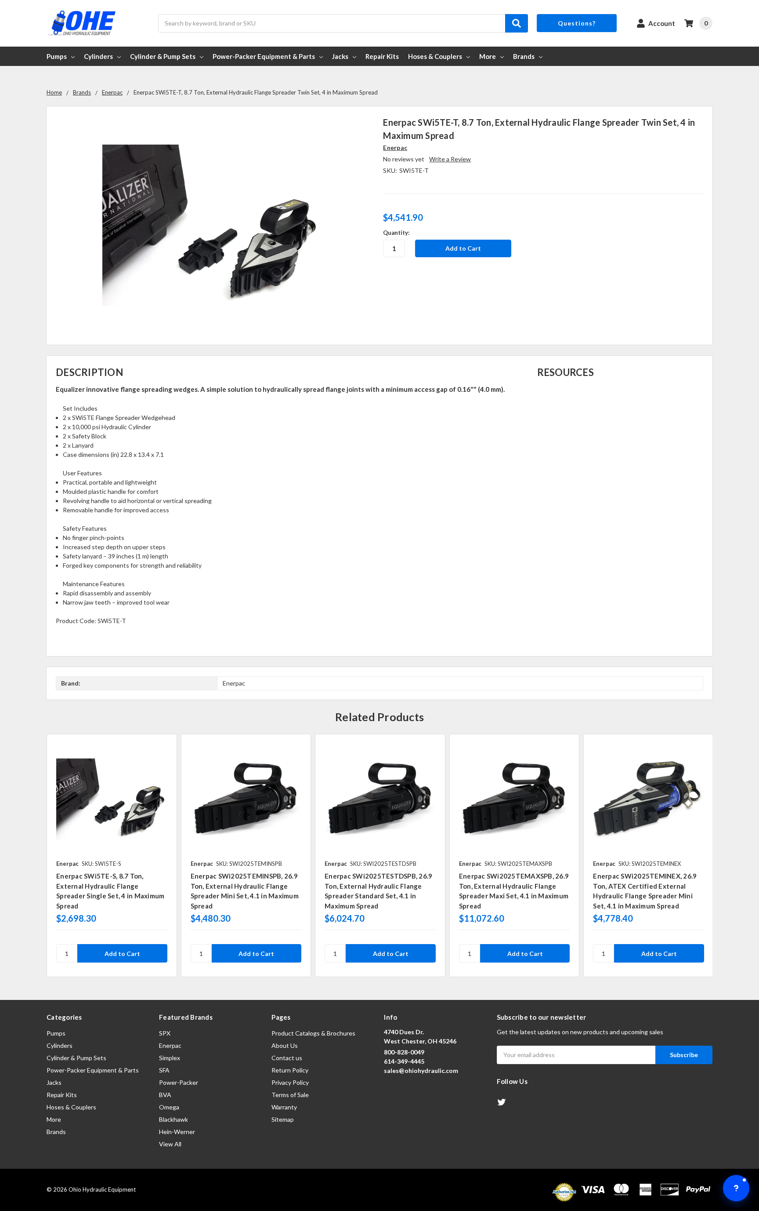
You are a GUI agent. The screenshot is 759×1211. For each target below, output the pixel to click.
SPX (164, 1033)
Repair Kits (382, 56)
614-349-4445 (404, 1061)
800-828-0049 (404, 1052)
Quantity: (396, 232)
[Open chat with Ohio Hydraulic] (736, 1188)
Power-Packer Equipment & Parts (264, 56)
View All (170, 1144)
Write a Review (450, 159)
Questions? (577, 23)
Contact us (286, 1057)
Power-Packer (178, 1082)
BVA (165, 1094)
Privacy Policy (290, 1082)
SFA (164, 1070)
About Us (284, 1045)
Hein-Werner (177, 1131)
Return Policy (289, 1070)
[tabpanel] (112, 855)
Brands (524, 56)
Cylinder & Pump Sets (162, 56)
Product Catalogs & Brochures (313, 1033)
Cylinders (98, 56)
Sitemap (282, 1119)
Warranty (284, 1107)
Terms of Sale (290, 1094)
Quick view (112, 798)
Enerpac (170, 1045)
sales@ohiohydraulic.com (421, 1070)
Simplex (169, 1057)
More (487, 56)
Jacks (340, 56)
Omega (169, 1107)
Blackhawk (173, 1119)
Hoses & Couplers (435, 56)
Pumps (57, 56)
